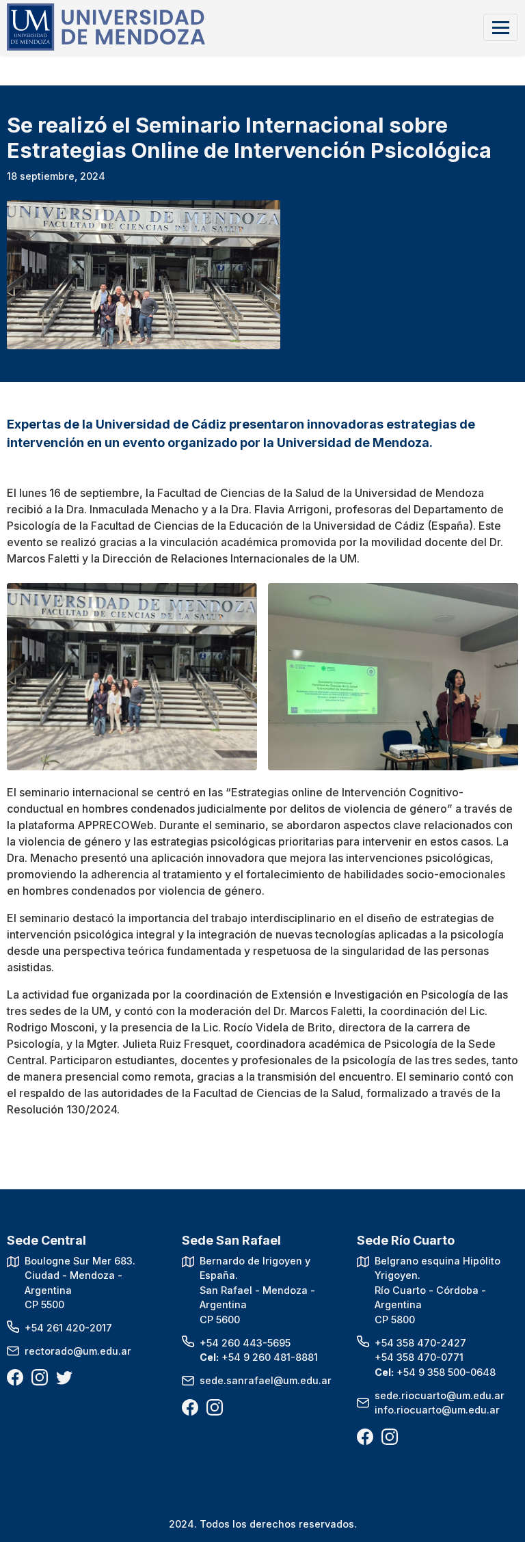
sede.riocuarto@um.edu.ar (439, 1395)
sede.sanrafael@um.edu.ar (266, 1380)
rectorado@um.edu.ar (78, 1351)
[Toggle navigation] (500, 27)
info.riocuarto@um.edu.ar (437, 1410)
